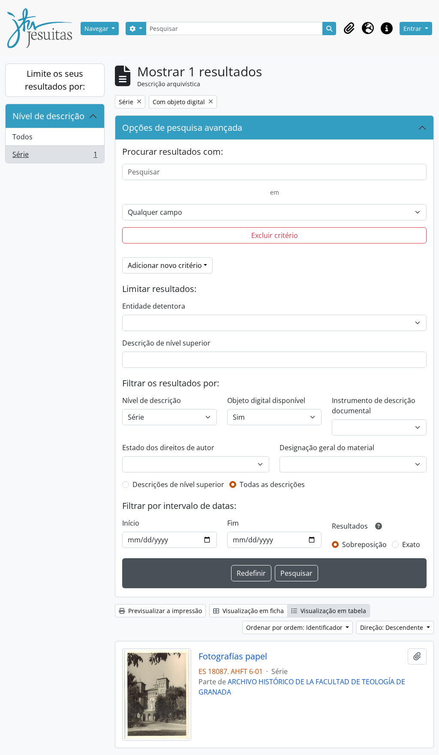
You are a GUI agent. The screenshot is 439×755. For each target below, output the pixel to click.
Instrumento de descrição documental (373, 405)
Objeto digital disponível (266, 400)
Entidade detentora (153, 306)
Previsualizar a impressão (164, 611)
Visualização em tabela (332, 611)
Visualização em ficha (252, 611)
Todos (22, 136)
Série (54, 156)
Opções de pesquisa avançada (182, 127)
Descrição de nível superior (166, 343)
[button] (349, 28)
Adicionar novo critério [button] (165, 265)
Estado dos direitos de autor (168, 447)
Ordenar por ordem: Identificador (295, 627)
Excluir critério (274, 235)
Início (130, 523)
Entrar (413, 28)
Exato (411, 544)
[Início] (43, 28)
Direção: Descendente (392, 627)
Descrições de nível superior (178, 484)
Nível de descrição (48, 116)
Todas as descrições (272, 484)
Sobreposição (364, 544)
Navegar (97, 28)
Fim (233, 523)
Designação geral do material (327, 447)
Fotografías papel (232, 656)
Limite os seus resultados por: (55, 80)
